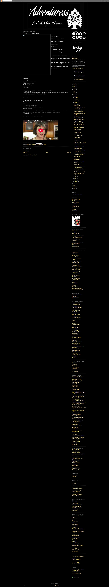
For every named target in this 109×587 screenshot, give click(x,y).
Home (47, 152)
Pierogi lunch (74, 347)
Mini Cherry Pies (77, 156)
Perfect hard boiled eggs (76, 490)
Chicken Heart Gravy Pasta (79, 154)
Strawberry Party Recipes (76, 415)
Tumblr (75, 157)
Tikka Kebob (74, 240)
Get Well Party (75, 521)
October (76, 100)
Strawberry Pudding (75, 431)
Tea (72, 455)
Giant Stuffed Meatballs (76, 354)
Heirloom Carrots (75, 334)
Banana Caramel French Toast (77, 380)
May (75, 179)
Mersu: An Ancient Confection (77, 241)
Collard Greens (75, 313)
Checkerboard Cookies (76, 421)
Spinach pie (74, 210)
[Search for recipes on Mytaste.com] (75, 577)
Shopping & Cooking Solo (76, 494)
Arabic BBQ (74, 283)
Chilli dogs (74, 323)
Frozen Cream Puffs (76, 440)
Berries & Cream (75, 424)
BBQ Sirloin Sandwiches (76, 337)
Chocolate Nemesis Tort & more (78, 390)
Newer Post (25, 152)
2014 (74, 91)
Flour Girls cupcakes (76, 562)
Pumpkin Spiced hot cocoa (77, 469)
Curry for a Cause (77, 132)
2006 (74, 188)
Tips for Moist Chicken (76, 492)
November (76, 99)
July (75, 176)
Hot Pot (73, 357)
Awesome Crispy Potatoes (77, 341)
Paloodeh (76, 134)
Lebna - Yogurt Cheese (76, 268)
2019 (74, 84)
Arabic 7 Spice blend (76, 269)
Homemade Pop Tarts (76, 441)
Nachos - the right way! (78, 117)
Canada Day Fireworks (76, 559)
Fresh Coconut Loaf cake (76, 379)
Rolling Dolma (74, 244)
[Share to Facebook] (40, 143)
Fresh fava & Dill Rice (76, 239)
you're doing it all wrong (40, 144)
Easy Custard (74, 434)
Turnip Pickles (74, 362)
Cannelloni (74, 326)
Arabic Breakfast (77, 105)
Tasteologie (74, 205)
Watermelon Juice (77, 129)
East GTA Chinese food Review (78, 556)
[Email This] (36, 143)
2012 (74, 94)
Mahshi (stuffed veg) (76, 243)
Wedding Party (75, 538)
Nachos (73, 320)
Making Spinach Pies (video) (77, 289)
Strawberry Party (75, 544)
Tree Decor (74, 527)
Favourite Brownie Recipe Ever (77, 417)
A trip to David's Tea (75, 462)
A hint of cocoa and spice (78, 119)
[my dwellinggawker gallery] (79, 75)
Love (73, 520)
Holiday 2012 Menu (75, 534)
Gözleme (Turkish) (75, 263)
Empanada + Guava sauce (77, 307)
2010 (74, 183)
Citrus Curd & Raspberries (77, 430)
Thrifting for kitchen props (76, 507)
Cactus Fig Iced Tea (76, 449)
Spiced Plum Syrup (75, 465)
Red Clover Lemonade (78, 162)
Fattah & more (74, 282)
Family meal (74, 308)
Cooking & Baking (75, 542)
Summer (73, 541)
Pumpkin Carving (75, 509)
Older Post (69, 152)
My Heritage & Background (77, 194)
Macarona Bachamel (76, 275)
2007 (74, 186)
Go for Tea (74, 560)
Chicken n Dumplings (76, 324)
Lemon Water (74, 483)
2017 (74, 86)
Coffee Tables (74, 502)
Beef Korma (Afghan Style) (79, 127)
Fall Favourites (75, 344)
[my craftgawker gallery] (79, 79)
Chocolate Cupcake (75, 389)
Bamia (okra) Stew (75, 246)
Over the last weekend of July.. (80, 171)
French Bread (74, 353)
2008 (74, 185)
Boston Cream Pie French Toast (80, 142)
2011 (74, 96)
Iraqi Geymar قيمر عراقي (78, 121)
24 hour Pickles (75, 371)
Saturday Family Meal (76, 331)
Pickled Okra (74, 364)
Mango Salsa (74, 321)
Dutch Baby (74, 296)
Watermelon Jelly (75, 370)
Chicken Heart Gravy (76, 310)
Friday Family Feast (75, 327)
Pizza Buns (74, 316)
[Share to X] (39, 143)
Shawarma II (74, 281)
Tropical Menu (74, 351)
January (76, 181)
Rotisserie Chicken (75, 262)
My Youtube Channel (76, 199)
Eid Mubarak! (74, 548)
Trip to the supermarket (76, 506)
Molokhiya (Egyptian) (76, 278)
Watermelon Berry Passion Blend (78, 454)
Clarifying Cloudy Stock (76, 495)
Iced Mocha (74, 464)
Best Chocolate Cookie (76, 404)
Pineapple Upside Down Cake (77, 420)
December (76, 97)
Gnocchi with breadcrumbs (77, 338)
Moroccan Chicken (75, 255)
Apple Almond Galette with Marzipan (78, 435)
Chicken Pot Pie (75, 333)
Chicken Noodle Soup (76, 304)
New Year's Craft (75, 524)
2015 (74, 89)
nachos (33, 144)
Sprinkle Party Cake (75, 382)
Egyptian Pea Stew (75, 273)
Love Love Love (75, 518)
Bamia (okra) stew (75, 286)
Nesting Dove (76, 164)
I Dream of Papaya (75, 206)
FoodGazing (74, 203)
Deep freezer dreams (76, 491)
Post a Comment (26, 150)
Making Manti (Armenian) (76, 261)
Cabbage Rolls (74, 272)
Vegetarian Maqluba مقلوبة (79, 146)
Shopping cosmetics (76, 481)
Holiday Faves (74, 525)
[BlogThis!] (38, 143)
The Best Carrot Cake (76, 397)
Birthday (73, 517)
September (76, 102)
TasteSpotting (74, 200)
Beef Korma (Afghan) (76, 314)
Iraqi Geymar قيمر (75, 233)
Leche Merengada (75, 456)
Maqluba (73, 259)
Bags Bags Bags (75, 503)
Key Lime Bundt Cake (76, 399)
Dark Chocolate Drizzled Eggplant (78, 438)
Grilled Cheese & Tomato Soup (77, 346)
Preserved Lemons (75, 367)
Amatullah (75, 58)
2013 (74, 92)
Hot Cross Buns (75, 383)
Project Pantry (74, 510)
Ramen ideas (74, 340)
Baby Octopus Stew (75, 265)
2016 (74, 87)
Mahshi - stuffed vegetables (79, 161)
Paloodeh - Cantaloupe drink (77, 458)
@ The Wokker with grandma (77, 545)
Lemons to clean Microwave (77, 488)
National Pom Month (76, 350)
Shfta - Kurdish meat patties (79, 139)
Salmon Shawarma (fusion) (77, 288)
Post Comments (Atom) (32, 154)
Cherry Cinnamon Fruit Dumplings (78, 437)
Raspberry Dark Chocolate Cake (78, 400)
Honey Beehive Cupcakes (77, 425)
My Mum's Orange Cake (78, 135)
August (75, 104)
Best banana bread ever (76, 414)
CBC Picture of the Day (76, 573)
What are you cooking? (78, 122)
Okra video (74, 209)
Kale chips (74, 476)
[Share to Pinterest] (41, 143)
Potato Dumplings (75, 297)
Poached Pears (77, 137)
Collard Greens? (77, 130)
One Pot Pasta (75, 330)
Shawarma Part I (75, 279)
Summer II (74, 539)
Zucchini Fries (74, 328)
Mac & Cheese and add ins (79, 124)
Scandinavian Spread (76, 343)
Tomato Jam (74, 356)
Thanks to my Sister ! (76, 571)
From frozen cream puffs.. (79, 148)
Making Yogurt (76, 116)
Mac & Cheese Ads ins (76, 317)
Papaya (56, 585)
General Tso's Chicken (76, 303)
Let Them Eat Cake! (76, 406)
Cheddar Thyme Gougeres (77, 348)
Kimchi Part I (74, 365)
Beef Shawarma (77, 159)
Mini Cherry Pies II (77, 140)
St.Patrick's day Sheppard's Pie (78, 515)
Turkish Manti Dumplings (78, 111)
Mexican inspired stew (76, 318)
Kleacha (73, 232)
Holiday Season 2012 (76, 535)
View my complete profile (77, 68)
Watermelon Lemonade (76, 452)
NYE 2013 (74, 523)
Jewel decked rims (75, 418)
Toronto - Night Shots (76, 563)
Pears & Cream (75, 461)
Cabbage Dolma (75, 230)
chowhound (28, 144)
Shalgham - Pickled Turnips (77, 266)
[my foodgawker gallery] (79, 72)
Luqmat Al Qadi (75, 385)
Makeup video (74, 207)
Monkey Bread (74, 444)
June (75, 178)
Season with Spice (75, 202)
